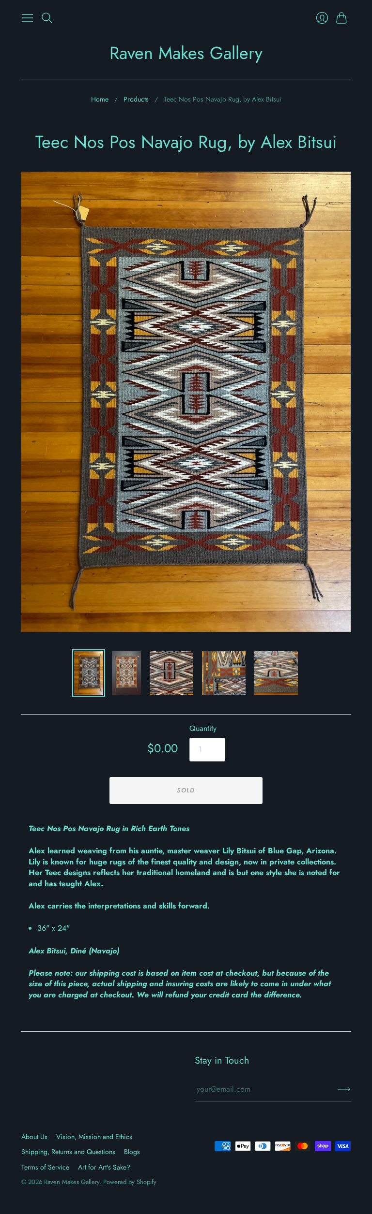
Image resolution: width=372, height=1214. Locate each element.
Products (136, 99)
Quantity (203, 728)
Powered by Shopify (129, 1181)
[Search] (47, 18)
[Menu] (27, 18)
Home (99, 99)
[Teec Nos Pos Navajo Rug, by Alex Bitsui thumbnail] (126, 673)
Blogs (132, 1151)
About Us (34, 1136)
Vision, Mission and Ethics (94, 1136)
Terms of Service (45, 1167)
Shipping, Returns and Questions (68, 1151)
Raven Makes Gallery (186, 52)
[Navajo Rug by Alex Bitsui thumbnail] (88, 673)
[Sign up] (344, 1089)
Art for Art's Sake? (104, 1167)
